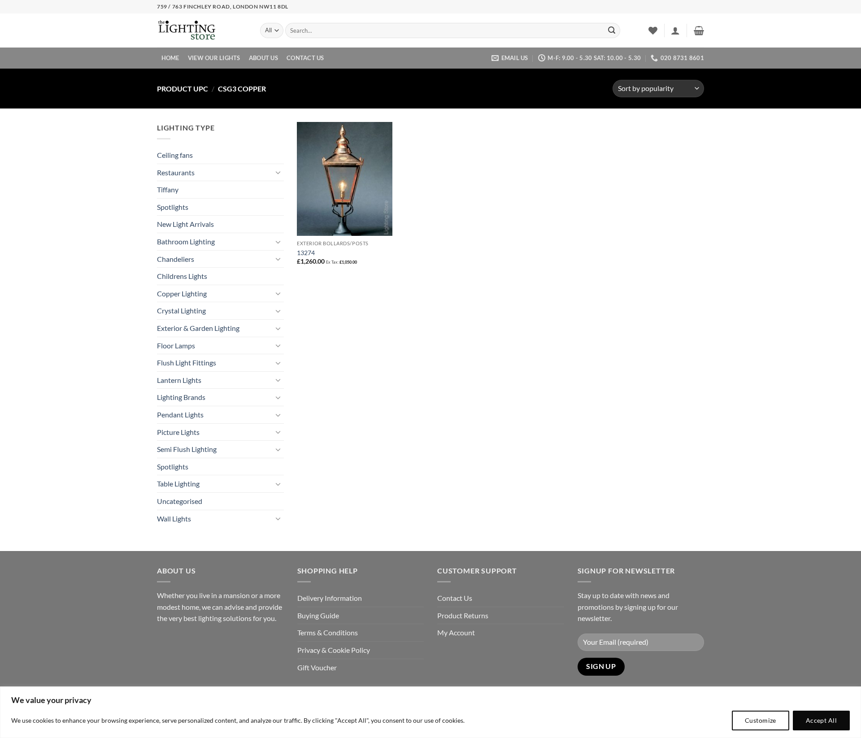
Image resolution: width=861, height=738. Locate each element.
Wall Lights (174, 518)
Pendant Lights (180, 414)
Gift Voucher (317, 667)
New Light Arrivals (185, 224)
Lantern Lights (179, 380)
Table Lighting (178, 483)
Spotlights (172, 207)
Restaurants (176, 172)
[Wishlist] (652, 30)
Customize (760, 720)
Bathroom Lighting (186, 241)
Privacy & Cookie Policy (333, 650)
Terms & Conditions (327, 632)
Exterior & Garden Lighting (198, 328)
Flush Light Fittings (186, 362)
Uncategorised (179, 501)
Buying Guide (318, 615)
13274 (306, 252)
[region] (430, 712)
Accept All (821, 720)
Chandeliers (175, 259)
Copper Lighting (182, 293)
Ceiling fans (175, 155)
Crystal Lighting (181, 310)
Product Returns (462, 615)
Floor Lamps (176, 345)
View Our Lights (214, 57)
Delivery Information (329, 598)
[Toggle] (278, 172)
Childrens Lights (182, 276)
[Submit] (611, 30)
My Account (456, 632)
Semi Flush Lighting (187, 449)
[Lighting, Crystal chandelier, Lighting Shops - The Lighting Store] (202, 31)
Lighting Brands (181, 397)
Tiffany (167, 189)
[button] (675, 30)
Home (170, 57)
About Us (263, 57)
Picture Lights (178, 432)
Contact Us (305, 57)
